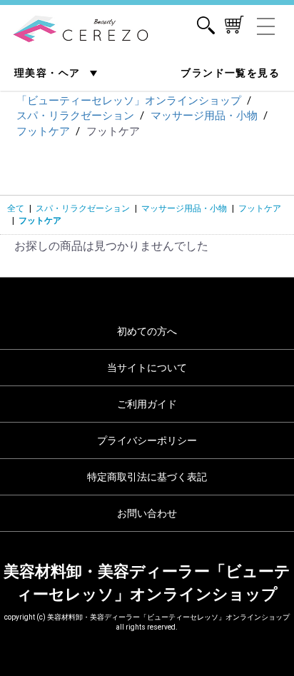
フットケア (259, 208)
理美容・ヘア (48, 73)
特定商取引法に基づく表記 (147, 477)
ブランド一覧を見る (230, 73)
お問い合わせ (147, 513)
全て (15, 208)
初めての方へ (147, 331)
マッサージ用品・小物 (184, 208)
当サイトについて (147, 367)
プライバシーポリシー (147, 440)
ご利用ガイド (147, 404)
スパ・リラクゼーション (83, 208)
